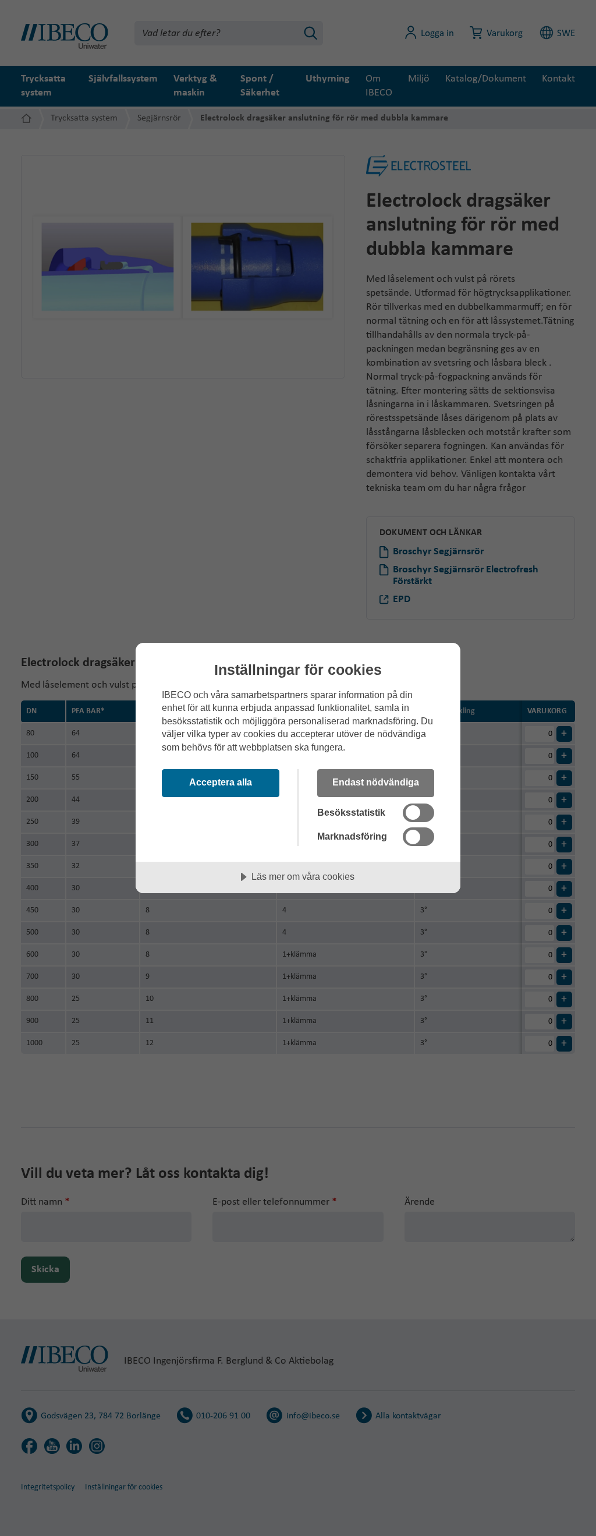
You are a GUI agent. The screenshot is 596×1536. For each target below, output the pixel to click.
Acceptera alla (220, 782)
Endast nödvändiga (375, 782)
